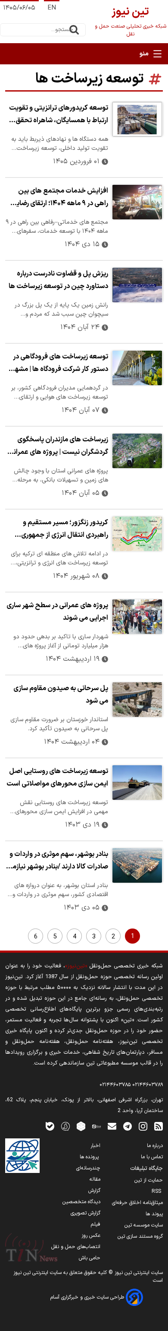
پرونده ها (90, 1157)
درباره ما (155, 1146)
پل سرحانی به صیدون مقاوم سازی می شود (60, 694)
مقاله (95, 1179)
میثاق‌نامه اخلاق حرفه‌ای (137, 1203)
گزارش (94, 1191)
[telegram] (127, 1126)
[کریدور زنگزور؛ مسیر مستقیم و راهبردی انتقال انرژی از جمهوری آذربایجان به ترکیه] (137, 534)
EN (51, 8)
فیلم (95, 1224)
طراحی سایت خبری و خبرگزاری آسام (88, 1297)
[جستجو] (74, 30)
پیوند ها (154, 1214)
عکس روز (90, 1235)
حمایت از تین (148, 1180)
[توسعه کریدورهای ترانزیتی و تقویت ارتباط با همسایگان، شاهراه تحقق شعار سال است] (137, 119)
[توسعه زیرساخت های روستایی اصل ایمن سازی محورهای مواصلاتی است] (137, 782)
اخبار (95, 1146)
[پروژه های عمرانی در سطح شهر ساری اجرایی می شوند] (137, 616)
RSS (157, 1191)
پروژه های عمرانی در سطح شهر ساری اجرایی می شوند (57, 611)
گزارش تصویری (85, 1213)
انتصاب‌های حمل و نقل (75, 1247)
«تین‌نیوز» (76, 966)
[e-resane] (22, 1155)
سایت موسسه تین (143, 1225)
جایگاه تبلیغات (146, 1168)
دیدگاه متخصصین (81, 1202)
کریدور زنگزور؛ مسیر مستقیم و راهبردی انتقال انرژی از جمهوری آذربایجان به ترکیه (64, 529)
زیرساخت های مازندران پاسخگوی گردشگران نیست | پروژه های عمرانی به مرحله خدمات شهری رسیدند (58, 447)
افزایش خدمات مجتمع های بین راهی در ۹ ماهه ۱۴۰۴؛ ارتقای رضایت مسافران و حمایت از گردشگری (59, 198)
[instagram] (143, 1126)
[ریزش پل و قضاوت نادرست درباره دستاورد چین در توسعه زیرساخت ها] (137, 285)
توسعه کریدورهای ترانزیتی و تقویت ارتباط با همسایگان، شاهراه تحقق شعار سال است (58, 115)
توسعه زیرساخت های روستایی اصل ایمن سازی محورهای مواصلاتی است (57, 777)
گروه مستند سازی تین (140, 1236)
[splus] (65, 1126)
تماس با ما (152, 1157)
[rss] (158, 1126)
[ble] (50, 1126)
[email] (112, 1126)
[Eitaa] (96, 1126)
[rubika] (81, 1126)
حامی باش (89, 1258)
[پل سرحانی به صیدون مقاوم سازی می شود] (137, 699)
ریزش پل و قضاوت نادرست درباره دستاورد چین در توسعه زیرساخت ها (58, 280)
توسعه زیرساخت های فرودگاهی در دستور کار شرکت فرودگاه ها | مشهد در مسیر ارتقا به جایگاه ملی (59, 364)
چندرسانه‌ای (88, 1168)
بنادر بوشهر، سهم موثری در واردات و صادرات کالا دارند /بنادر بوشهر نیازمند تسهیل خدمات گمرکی (57, 861)
